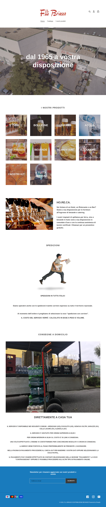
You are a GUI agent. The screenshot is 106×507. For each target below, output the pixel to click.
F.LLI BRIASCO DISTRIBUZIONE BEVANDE (76, 502)
